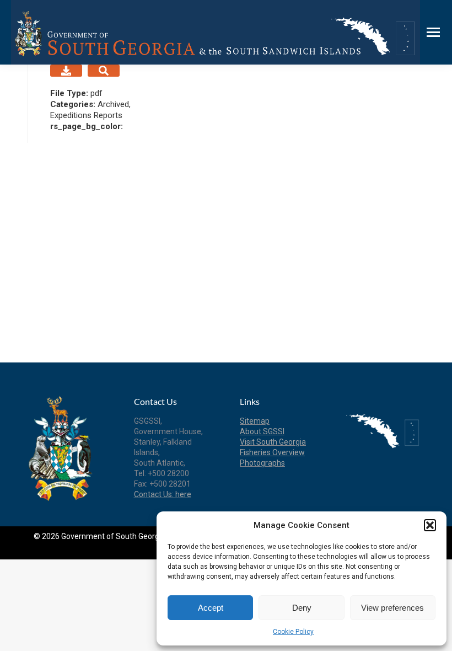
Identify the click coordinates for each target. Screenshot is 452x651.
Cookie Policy (293, 632)
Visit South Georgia (273, 441)
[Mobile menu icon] (433, 32)
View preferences (392, 607)
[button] (429, 525)
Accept (210, 607)
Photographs (262, 462)
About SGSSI (262, 431)
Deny (301, 607)
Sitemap (255, 421)
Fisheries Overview (272, 452)
